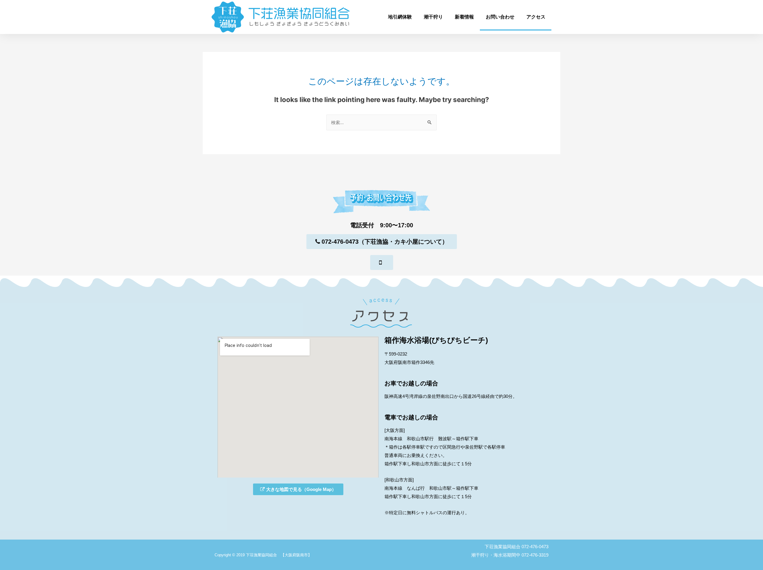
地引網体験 (400, 16)
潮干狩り (433, 16)
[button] (381, 241)
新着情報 (464, 16)
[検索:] (381, 122)
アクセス (535, 16)
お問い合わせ (500, 16)
